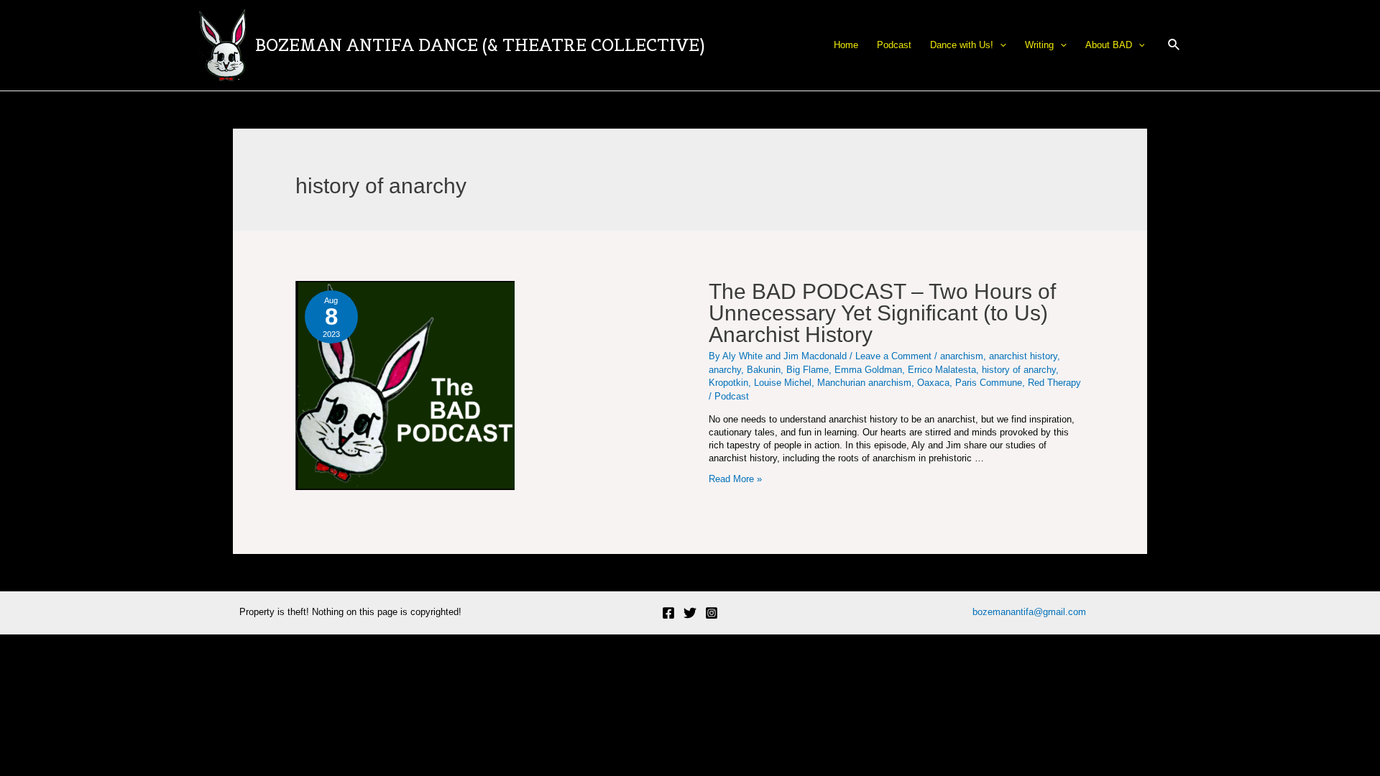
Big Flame (807, 369)
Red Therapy (1054, 382)
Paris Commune (988, 382)
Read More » (735, 479)
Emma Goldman (868, 369)
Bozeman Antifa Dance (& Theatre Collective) (479, 44)
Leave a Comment (893, 356)
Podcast (731, 396)
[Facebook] (668, 612)
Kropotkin (728, 382)
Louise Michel (782, 382)
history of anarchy (1019, 369)
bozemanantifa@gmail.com (1029, 611)
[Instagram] (711, 612)
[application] (999, 45)
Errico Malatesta (942, 369)
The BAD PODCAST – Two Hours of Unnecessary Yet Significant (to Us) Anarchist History (882, 313)
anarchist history (1023, 356)
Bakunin (764, 369)
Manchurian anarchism (864, 382)
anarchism (961, 356)
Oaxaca (933, 382)
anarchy (725, 369)
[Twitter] (690, 612)
